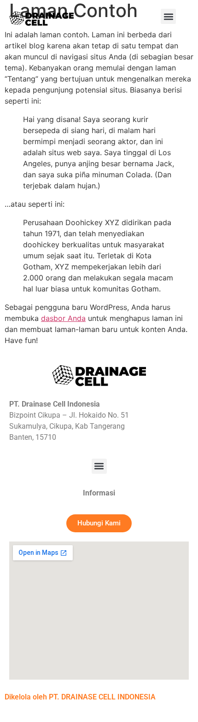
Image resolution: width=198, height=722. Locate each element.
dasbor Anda (63, 318)
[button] (168, 16)
